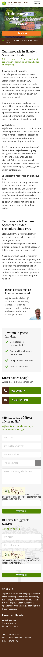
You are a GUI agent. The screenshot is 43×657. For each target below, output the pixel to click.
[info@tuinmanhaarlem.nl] (21, 400)
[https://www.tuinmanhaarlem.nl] (15, 3)
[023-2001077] (21, 33)
